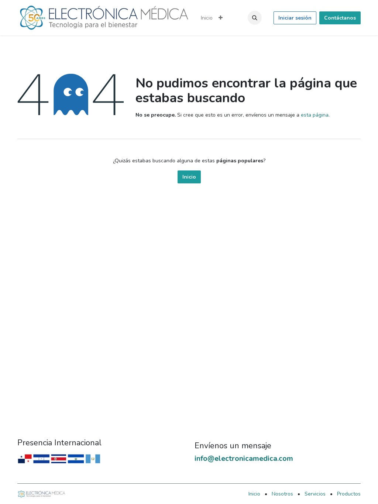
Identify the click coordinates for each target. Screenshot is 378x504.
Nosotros (282, 493)
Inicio (189, 176)
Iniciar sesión (295, 17)
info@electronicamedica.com (244, 458)
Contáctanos (340, 17)
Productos (349, 493)
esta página (315, 114)
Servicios (315, 493)
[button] (255, 18)
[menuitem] (207, 18)
